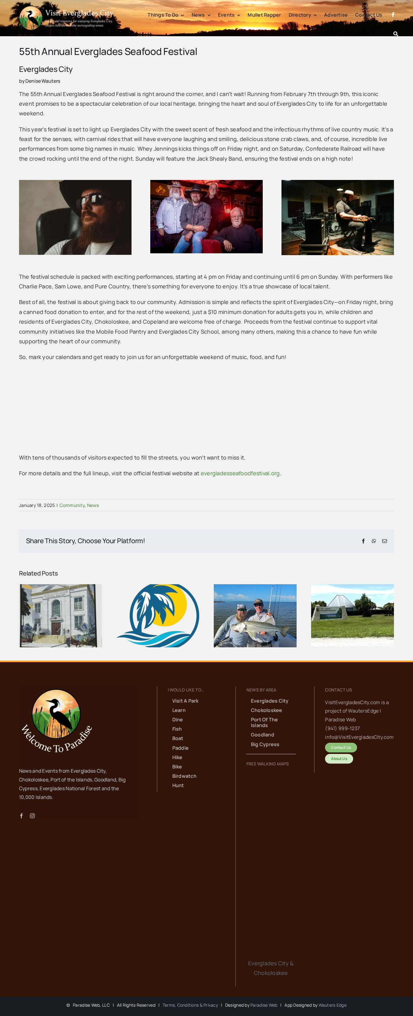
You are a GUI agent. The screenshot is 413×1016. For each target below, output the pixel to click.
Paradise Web (263, 1005)
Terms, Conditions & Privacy (190, 1005)
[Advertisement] (200, 410)
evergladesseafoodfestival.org (240, 473)
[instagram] (32, 815)
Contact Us (338, 690)
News (93, 505)
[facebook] (21, 815)
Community (72, 505)
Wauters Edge (332, 1005)
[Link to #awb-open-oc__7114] (395, 33)
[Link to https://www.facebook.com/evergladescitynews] (393, 21)
